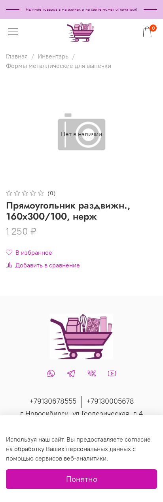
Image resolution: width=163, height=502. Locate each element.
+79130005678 (110, 401)
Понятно (81, 479)
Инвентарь (53, 56)
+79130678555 (52, 401)
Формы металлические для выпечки (58, 66)
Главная (17, 56)
